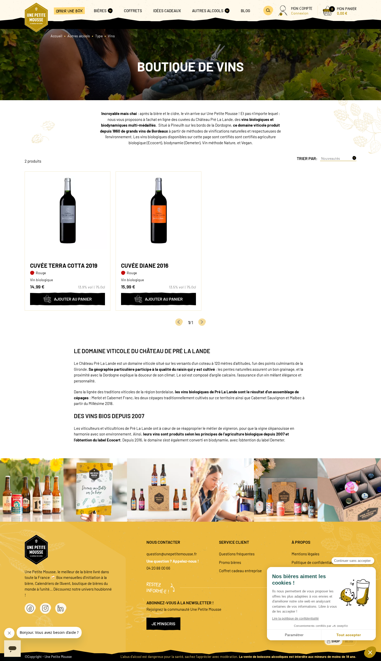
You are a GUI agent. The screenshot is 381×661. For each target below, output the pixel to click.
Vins (111, 36)
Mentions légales (305, 553)
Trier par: (307, 158)
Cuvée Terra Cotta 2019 (63, 265)
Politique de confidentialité (314, 562)
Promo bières (230, 562)
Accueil (56, 36)
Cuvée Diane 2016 (144, 265)
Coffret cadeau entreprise (240, 570)
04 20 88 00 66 (158, 568)
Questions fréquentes (237, 553)
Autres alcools (78, 36)
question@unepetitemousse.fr (171, 553)
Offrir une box (69, 11)
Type (99, 36)
